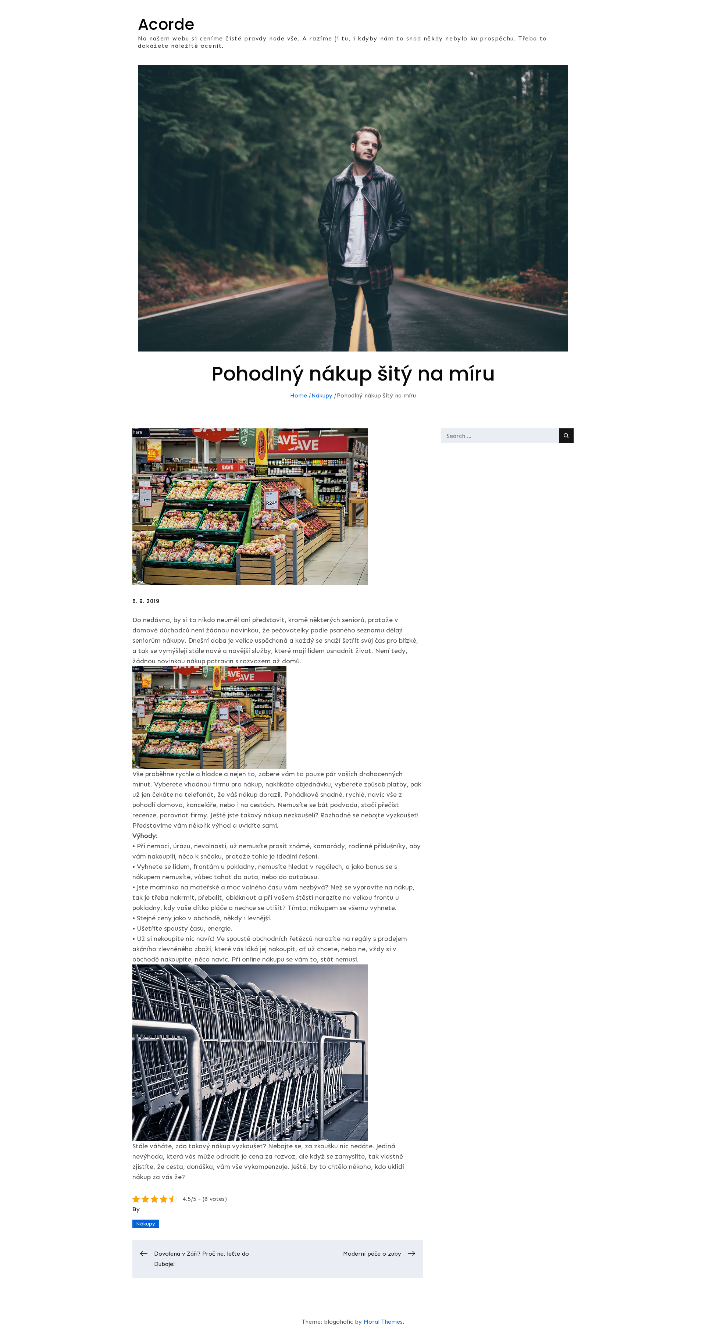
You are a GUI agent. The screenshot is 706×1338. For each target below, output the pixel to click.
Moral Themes (383, 1321)
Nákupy (145, 1224)
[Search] (566, 435)
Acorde (166, 24)
